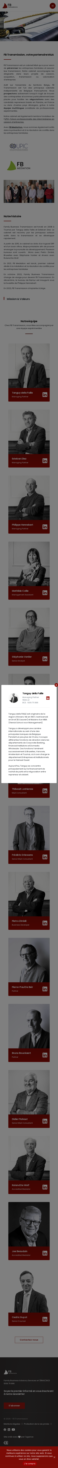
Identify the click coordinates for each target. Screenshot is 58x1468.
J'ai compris (29, 1463)
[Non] (54, 1457)
